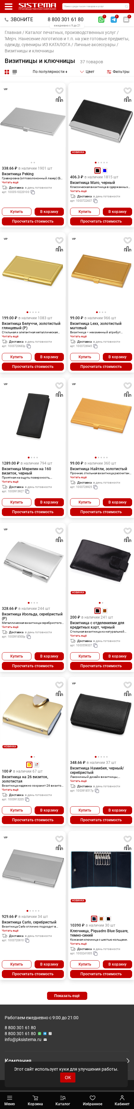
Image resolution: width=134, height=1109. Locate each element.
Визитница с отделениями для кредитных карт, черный (97, 625)
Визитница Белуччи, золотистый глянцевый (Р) (31, 325)
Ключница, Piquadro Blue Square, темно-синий (99, 933)
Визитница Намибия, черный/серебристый (97, 770)
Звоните (22, 19)
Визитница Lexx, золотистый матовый (96, 325)
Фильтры (121, 72)
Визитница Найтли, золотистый (98, 469)
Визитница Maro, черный (92, 183)
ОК (68, 1077)
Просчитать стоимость (33, 221)
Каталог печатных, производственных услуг (70, 32)
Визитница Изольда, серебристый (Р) (32, 616)
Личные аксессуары (95, 44)
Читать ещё (10, 182)
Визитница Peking (18, 174)
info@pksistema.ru (23, 1039)
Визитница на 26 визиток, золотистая (25, 779)
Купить (16, 212)
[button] (96, 163)
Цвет (90, 72)
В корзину (49, 212)
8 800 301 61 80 (66, 19)
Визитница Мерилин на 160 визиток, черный (26, 471)
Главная (13, 32)
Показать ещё (67, 996)
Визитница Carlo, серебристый (29, 922)
